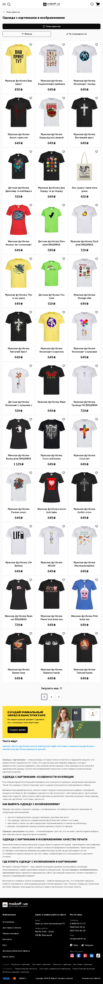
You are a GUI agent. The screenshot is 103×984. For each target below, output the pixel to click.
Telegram (89, 945)
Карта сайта (8, 956)
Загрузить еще (50, 688)
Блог (5, 945)
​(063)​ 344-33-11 (77, 927)
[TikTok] (98, 955)
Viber (75, 945)
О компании (8, 922)
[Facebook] (78, 955)
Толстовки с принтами (41, 964)
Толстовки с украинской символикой (54, 969)
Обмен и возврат (11, 933)
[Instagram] (72, 955)
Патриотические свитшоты (26, 969)
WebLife (97, 978)
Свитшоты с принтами (62, 964)
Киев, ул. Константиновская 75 (50, 923)
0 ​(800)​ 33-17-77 (78, 923)
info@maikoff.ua (78, 938)
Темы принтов (13, 12)
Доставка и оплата (12, 928)
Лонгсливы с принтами (82, 964)
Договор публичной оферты (16, 951)
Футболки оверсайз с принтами (16, 972)
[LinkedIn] (91, 955)
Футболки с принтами (20, 964)
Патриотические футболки (83, 969)
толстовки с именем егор (70, 746)
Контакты (7, 939)
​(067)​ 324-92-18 (77, 930)
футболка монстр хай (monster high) (37, 746)
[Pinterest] (85, 955)
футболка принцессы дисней (30, 749)
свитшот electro (11, 746)
